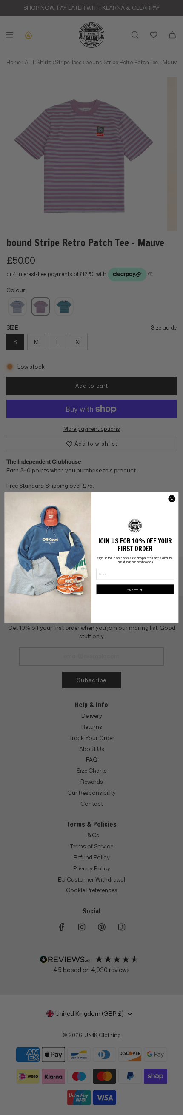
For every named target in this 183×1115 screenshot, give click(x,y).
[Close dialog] (172, 498)
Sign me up (134, 590)
